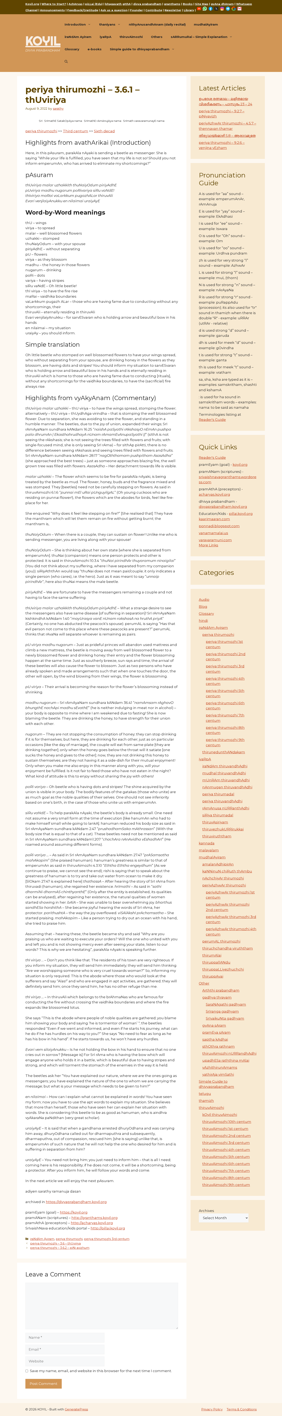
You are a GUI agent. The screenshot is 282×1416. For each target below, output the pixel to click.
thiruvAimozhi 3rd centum (226, 1143)
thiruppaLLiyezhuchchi (223, 969)
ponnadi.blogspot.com (219, 526)
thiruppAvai (212, 976)
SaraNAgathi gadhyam (226, 1004)
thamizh (206, 1101)
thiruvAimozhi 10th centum (226, 1122)
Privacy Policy (212, 1409)
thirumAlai (211, 955)
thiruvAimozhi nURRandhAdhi (229, 1053)
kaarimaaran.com (214, 519)
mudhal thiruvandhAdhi (224, 773)
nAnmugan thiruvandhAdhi (227, 787)
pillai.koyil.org (241, 514)
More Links (208, 545)
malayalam (209, 850)
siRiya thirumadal (217, 815)
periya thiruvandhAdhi (222, 801)
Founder (136, 10)
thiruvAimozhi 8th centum (226, 1178)
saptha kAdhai (215, 1039)
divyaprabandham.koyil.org (223, 507)
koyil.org (240, 465)
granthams (172, 4)
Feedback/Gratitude (82, 10)
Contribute (153, 10)
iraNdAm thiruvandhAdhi (224, 766)
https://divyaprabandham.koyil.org (76, 1202)
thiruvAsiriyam (215, 822)
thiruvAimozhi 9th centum (226, 1185)
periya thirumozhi (41, 131)
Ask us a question (114, 10)
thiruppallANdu (216, 962)
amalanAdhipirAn (218, 864)
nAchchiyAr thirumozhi (223, 878)
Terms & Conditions (242, 1409)
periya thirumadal (218, 794)
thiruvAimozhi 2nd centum (226, 1136)
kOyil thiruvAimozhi (219, 1115)
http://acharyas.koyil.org (92, 1223)
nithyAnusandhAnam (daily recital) (157, 24)
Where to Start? (53, 4)
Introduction (75, 24)
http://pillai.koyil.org (108, 1228)
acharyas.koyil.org (214, 494)
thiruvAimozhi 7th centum (226, 1171)
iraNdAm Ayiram (78, 37)
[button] (66, 61)
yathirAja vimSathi (218, 1074)
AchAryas (76, 4)
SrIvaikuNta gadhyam (225, 1018)
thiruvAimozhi (131, 37)
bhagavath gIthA (118, 4)
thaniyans (107, 24)
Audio (204, 600)
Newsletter (173, 10)
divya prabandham (147, 4)
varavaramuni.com (215, 540)
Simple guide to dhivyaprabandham (139, 49)
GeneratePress (76, 1409)
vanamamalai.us (213, 533)
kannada (206, 843)
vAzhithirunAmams (219, 1067)
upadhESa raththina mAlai (225, 1060)
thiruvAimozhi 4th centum (226, 1150)
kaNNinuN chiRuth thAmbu (227, 871)
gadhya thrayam (217, 997)
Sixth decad (104, 131)
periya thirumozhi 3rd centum (106, 1239)
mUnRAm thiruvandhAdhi (226, 780)
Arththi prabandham (220, 990)
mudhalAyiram (206, 24)
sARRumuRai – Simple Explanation (199, 37)
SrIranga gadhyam (222, 1011)
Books (188, 4)
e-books (95, 49)
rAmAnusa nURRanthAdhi (225, 808)
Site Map (201, 4)
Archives (206, 1211)
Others (156, 37)
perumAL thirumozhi (221, 941)
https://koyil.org (74, 1212)
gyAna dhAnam (222, 4)
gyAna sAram (214, 1025)
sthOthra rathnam (218, 1046)
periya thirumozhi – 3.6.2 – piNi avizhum (59, 1248)
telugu (205, 1094)
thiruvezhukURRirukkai (223, 829)
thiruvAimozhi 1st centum (225, 1129)
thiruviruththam (216, 836)
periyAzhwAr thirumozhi (224, 885)
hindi (203, 621)
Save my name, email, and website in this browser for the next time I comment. (101, 1371)
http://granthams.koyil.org (94, 1218)
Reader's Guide (212, 420)
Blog (203, 607)
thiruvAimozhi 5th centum (226, 1157)
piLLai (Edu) (94, 4)
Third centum (75, 131)
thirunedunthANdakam (223, 752)
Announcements (52, 10)
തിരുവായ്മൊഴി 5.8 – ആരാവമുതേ (227, 136)
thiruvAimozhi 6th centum (226, 1164)
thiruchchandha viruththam (227, 948)
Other (204, 983)
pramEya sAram (216, 1032)
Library (189, 10)
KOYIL (42, 40)
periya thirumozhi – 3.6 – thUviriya (55, 1243)
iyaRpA (105, 37)
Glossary (72, 49)
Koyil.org (32, 4)
